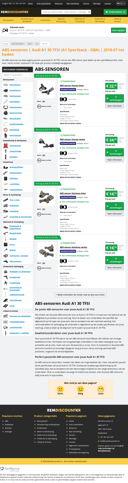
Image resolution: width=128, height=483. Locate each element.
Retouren (59, 3)
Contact (107, 3)
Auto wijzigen (118, 30)
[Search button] (89, 12)
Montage (96, 3)
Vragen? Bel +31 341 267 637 (14, 3)
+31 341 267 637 (107, 437)
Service (86, 3)
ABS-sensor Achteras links (73, 193)
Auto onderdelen (44, 3)
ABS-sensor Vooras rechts (72, 139)
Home (30, 3)
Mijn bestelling (73, 3)
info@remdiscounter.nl (109, 441)
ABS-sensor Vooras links (72, 85)
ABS (43, 101)
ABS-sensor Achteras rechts (73, 247)
